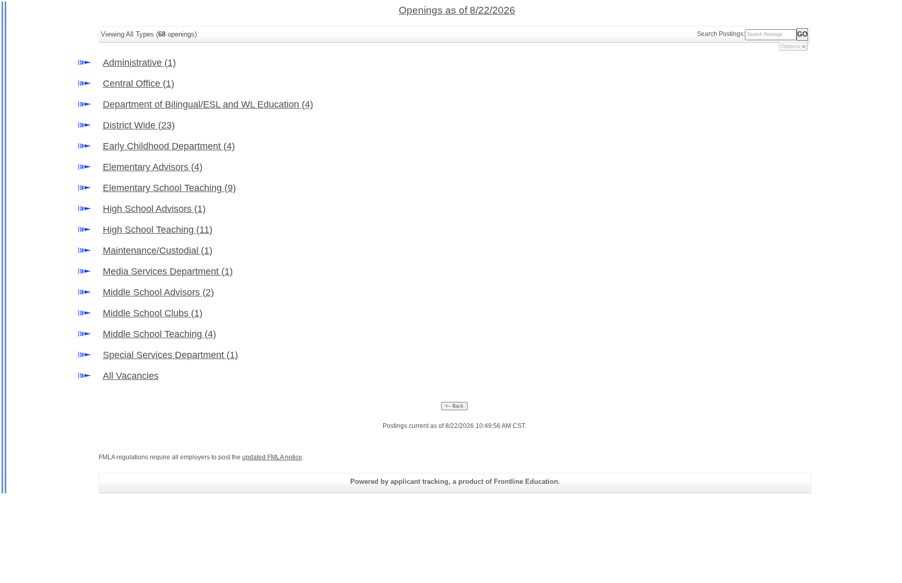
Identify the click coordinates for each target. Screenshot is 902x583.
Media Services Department (168, 271)
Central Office (138, 83)
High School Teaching (157, 229)
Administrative (139, 62)
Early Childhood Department (169, 146)
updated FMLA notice (272, 457)
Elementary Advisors (153, 167)
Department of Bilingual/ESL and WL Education (208, 104)
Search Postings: (721, 34)
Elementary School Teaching (169, 188)
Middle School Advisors (158, 292)
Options (790, 46)
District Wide (139, 125)
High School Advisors (154, 209)
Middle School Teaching (159, 334)
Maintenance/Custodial (157, 250)
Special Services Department (170, 355)
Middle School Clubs (153, 313)
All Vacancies (131, 376)
